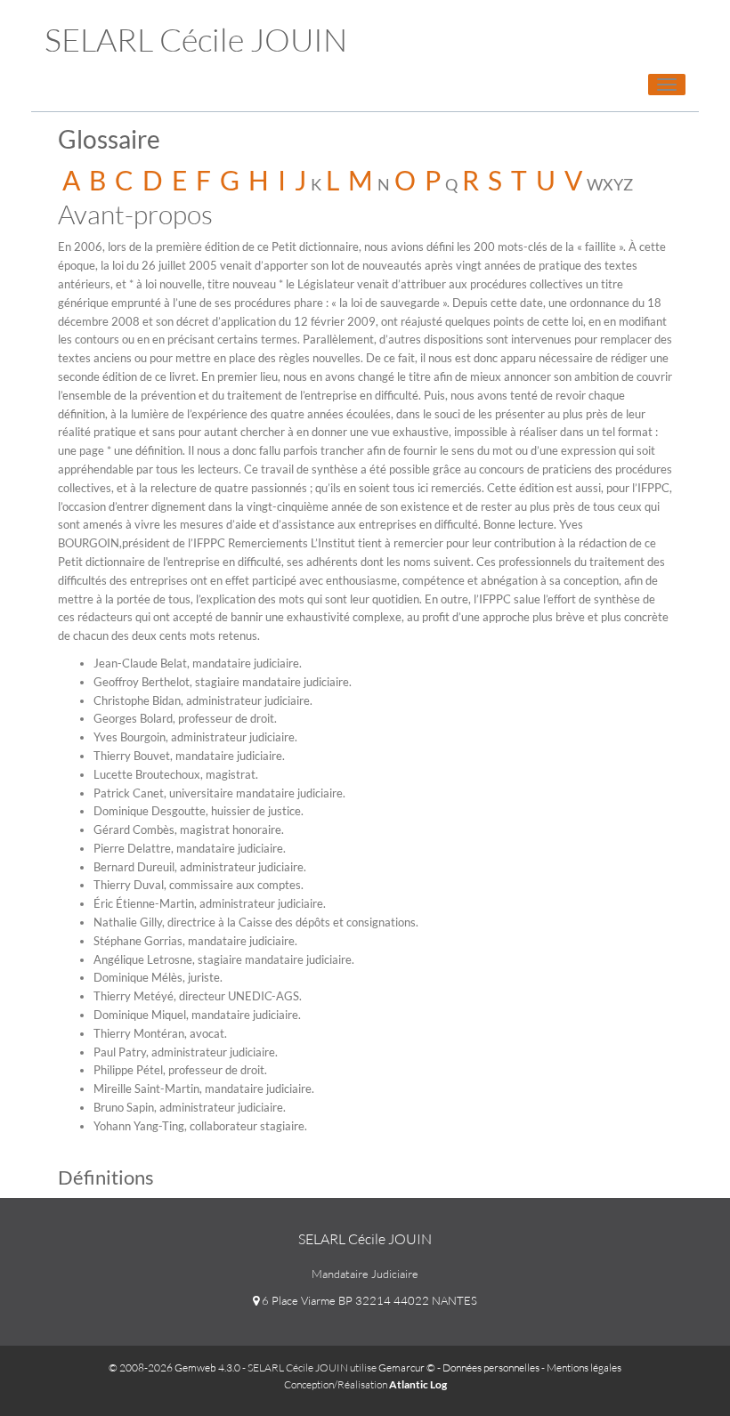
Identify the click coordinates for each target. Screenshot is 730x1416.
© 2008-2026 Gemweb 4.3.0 (174, 1367)
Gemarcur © (406, 1367)
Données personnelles (490, 1367)
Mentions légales (584, 1367)
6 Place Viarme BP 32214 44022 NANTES (368, 1300)
